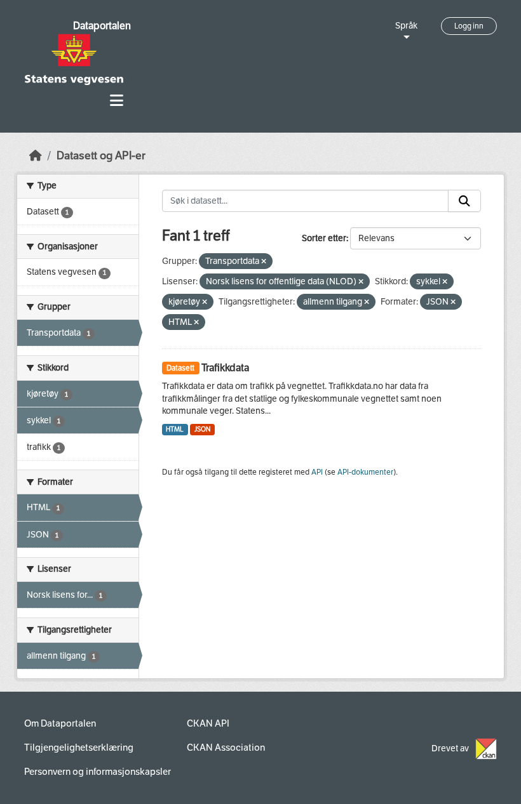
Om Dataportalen (60, 723)
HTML (175, 429)
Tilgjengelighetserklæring (78, 747)
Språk (406, 25)
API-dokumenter (365, 472)
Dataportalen (102, 26)
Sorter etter (324, 238)
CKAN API (208, 723)
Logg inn (469, 26)
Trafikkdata (225, 368)
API (317, 472)
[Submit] (464, 201)
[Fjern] (263, 262)
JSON (202, 429)
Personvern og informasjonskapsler (97, 771)
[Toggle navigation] (116, 100)
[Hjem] (35, 155)
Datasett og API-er (101, 155)
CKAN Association (226, 747)
